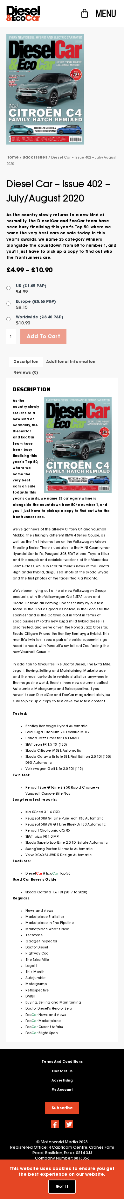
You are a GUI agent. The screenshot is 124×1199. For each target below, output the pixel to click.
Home (12, 157)
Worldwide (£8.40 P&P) (39, 317)
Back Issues (35, 157)
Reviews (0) (25, 372)
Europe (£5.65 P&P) (36, 301)
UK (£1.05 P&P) (31, 285)
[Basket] (84, 13)
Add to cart (43, 336)
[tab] (26, 362)
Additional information (70, 361)
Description (25, 361)
